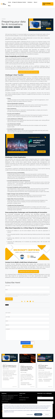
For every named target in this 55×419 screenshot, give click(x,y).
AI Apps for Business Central (19, 2)
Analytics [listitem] (40, 379)
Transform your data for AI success (28, 271)
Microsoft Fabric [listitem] (6, 379)
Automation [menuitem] (5, 401)
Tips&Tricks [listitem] (29, 384)
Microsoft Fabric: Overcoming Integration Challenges (45, 367)
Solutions (30, 2)
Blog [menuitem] (20, 395)
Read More (15, 386)
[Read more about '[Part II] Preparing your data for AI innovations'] (10, 358)
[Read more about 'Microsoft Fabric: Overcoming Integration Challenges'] (45, 358)
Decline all (47, 414)
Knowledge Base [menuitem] (24, 397)
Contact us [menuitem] (22, 399)
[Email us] (33, 301)
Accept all (38, 414)
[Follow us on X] (25, 301)
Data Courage (6, 368)
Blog (9, 5)
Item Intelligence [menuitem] (6, 399)
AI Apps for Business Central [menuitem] (10, 395)
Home (9, 2)
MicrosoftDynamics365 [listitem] (47, 379)
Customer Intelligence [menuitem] (8, 396)
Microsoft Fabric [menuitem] (6, 403)
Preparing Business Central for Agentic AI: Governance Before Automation (26, 368)
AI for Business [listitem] (23, 384)
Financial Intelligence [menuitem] (7, 398)
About (35, 2)
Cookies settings (30, 414)
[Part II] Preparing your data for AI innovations (9, 366)
